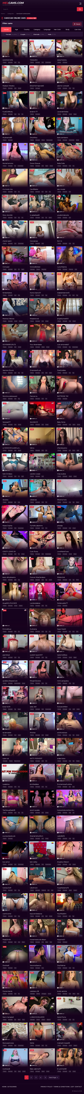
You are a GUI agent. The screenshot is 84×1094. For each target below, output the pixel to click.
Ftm (74, 450)
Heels (77, 761)
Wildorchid (61, 577)
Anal (19, 88)
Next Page (52, 1077)
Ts (22, 114)
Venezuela (49, 140)
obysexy (5, 500)
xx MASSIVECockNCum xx (12, 448)
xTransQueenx (62, 448)
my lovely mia (7, 189)
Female (11, 34)
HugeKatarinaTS (63, 888)
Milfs (78, 709)
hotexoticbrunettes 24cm (66, 810)
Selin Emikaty (7, 474)
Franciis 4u (33, 396)
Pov (23, 1019)
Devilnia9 (6, 965)
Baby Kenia (61, 422)
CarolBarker (34, 189)
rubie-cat (6, 758)
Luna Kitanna (62, 267)
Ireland (44, 890)
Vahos (32, 448)
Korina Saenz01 (35, 293)
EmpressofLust (35, 370)
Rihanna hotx (62, 500)
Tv (15, 166)
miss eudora (61, 474)
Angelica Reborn (63, 862)
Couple (25, 34)
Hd (15, 62)
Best (75, 114)
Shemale (38, 34)
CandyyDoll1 (7, 888)
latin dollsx (33, 862)
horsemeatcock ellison (38, 939)
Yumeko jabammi (36, 525)
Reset (78, 24)
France (71, 269)
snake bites (61, 758)
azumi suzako (35, 810)
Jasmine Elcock (8, 370)
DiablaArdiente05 (63, 293)
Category (37, 29)
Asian (20, 605)
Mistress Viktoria (8, 318)
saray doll (33, 706)
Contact (78, 1086)
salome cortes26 (63, 86)
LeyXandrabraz (35, 603)
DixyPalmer (61, 965)
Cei (46, 373)
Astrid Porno (61, 1017)
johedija (60, 525)
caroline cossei (35, 474)
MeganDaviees (35, 681)
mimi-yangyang (63, 681)
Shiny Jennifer (8, 215)
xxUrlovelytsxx (62, 732)
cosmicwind (7, 913)
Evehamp (33, 629)
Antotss (32, 732)
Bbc (47, 942)
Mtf (78, 450)
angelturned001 (63, 318)
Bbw (43, 140)
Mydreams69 (7, 137)
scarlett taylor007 (36, 655)
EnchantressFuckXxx (64, 784)
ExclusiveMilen (62, 706)
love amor (6, 862)
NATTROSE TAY (62, 396)
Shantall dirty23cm (36, 836)
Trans (4, 62)
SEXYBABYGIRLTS (9, 344)
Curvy (20, 321)
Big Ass (44, 269)
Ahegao (44, 993)
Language (47, 29)
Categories (10, 13)
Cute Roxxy (34, 551)
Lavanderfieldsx (62, 111)
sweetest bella (8, 60)
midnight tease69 (63, 1043)
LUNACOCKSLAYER (37, 1017)
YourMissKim (61, 913)
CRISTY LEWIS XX (9, 551)
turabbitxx (6, 784)
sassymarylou (62, 60)
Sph (47, 166)
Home (3, 13)
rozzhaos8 (6, 1069)
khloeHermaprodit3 (37, 86)
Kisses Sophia (7, 525)
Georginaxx (34, 241)
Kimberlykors (7, 293)
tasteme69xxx (62, 655)
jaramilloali (6, 655)
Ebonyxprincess (8, 1043)
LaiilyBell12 (61, 836)
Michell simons (8, 163)
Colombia (48, 62)
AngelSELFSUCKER (10, 603)
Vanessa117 (7, 422)
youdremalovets (63, 215)
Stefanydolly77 (62, 603)
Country (26, 29)
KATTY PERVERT (36, 758)
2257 (72, 1086)
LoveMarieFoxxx (63, 551)
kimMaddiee (34, 784)
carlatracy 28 (34, 991)
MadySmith (7, 939)
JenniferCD (34, 422)
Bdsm (48, 1019)
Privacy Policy (47, 1086)
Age (16, 29)
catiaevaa (33, 500)
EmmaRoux (7, 629)
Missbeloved (34, 318)
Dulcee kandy (7, 991)
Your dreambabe (36, 344)
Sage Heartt (61, 629)
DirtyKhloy (33, 137)
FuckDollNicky (8, 111)
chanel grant (7, 241)
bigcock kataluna (36, 913)
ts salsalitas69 (35, 215)
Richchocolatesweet (10, 396)
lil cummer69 (61, 1069)
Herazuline (33, 60)
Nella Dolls (61, 163)
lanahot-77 (34, 111)
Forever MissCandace (37, 577)
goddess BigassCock (10, 681)
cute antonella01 (63, 344)
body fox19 (6, 706)
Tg (19, 62)
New (50, 217)
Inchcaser (6, 267)
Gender (6, 29)
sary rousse (61, 189)
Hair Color (57, 29)
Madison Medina (8, 86)
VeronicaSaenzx (35, 965)
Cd (42, 191)
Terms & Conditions (61, 1086)
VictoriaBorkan (35, 267)
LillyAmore (33, 888)
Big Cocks (17, 761)
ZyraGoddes (61, 370)
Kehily (32, 1043)
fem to (59, 241)
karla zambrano (62, 137)
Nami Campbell (8, 1017)
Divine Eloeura (35, 163)
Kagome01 (61, 939)
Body (67, 29)
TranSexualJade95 (9, 810)
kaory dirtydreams (9, 577)
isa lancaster (7, 732)
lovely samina (62, 991)
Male (52, 34)
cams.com (13, 3)
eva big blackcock (9, 836)
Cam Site (78, 29)
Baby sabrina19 (35, 1069)
